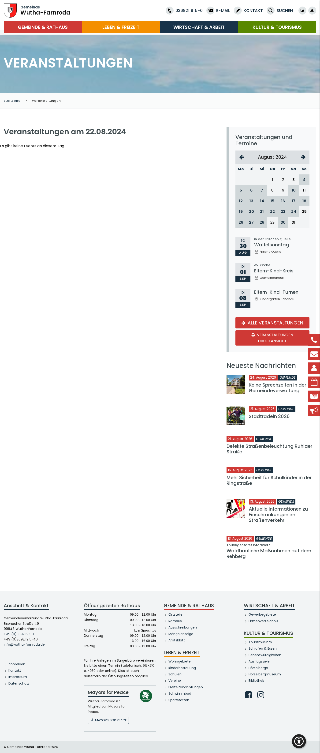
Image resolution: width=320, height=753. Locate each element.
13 (251, 201)
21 (262, 211)
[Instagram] (260, 695)
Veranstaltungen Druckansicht (274, 338)
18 (304, 201)
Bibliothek (256, 680)
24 (293, 211)
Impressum (17, 676)
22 (272, 211)
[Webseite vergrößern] (312, 11)
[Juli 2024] (242, 157)
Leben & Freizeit (120, 27)
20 (251, 211)
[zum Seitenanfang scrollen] (314, 742)
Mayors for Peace (111, 720)
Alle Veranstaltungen (274, 323)
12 (241, 201)
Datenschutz (19, 683)
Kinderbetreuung (182, 668)
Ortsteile (175, 614)
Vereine (174, 680)
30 (283, 222)
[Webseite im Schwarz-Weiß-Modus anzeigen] (302, 11)
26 (240, 222)
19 (241, 211)
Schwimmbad (179, 693)
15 (272, 201)
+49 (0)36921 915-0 (19, 634)
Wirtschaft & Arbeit (199, 27)
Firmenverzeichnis (263, 621)
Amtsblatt (176, 640)
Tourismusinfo (260, 642)
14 (262, 201)
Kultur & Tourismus (277, 27)
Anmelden (16, 664)
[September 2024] (303, 157)
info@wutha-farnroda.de (24, 644)
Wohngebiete (179, 661)
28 (262, 222)
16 (283, 201)
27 (251, 222)
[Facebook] (248, 695)
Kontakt (14, 670)
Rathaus (175, 621)
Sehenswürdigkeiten (265, 655)
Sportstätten (178, 700)
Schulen (175, 674)
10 (294, 190)
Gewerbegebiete (262, 614)
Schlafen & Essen (263, 648)
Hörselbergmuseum (265, 674)
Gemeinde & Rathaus (43, 27)
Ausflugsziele (259, 661)
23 (283, 211)
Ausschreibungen (182, 627)
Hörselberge (258, 668)
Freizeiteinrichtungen (185, 687)
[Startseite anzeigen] (10, 10)
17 (293, 201)
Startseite (12, 101)
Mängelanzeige (180, 634)
